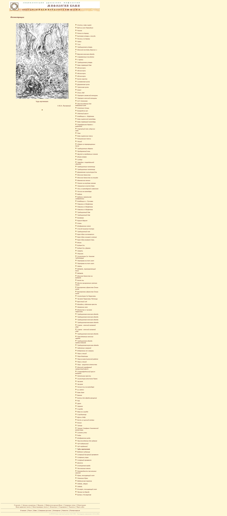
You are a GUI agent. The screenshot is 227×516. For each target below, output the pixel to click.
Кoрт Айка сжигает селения (87, 237)
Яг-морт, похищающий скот (87, 489)
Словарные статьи (69, 505)
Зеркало (80, 406)
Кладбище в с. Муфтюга (85, 116)
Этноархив (56, 510)
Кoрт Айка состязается (85, 234)
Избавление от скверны (85, 351)
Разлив (79, 30)
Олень (79, 223)
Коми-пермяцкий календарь (86, 122)
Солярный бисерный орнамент (87, 454)
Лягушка (80, 253)
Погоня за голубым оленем (86, 183)
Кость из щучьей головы (85, 420)
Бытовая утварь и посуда (86, 36)
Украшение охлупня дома (85, 186)
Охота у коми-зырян (84, 25)
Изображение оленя (84, 226)
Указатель (72, 507)
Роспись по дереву (83, 39)
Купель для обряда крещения (87, 398)
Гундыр (79, 159)
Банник (79, 395)
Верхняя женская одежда (85, 54)
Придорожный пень (83, 151)
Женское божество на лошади (87, 177)
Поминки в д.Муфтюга (85, 204)
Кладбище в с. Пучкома (85, 201)
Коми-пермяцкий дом (84, 65)
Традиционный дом (83, 212)
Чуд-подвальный (82, 443)
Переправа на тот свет (85, 260)
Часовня (80, 381)
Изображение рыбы (83, 438)
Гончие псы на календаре (85, 387)
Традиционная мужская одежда (88, 345)
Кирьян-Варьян (82, 220)
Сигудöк (80, 409)
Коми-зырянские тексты (23, 507)
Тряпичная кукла (83, 87)
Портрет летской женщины (87, 98)
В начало (23, 510)
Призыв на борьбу (83, 492)
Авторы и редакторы (29, 505)
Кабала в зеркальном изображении (83, 197)
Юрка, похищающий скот (85, 475)
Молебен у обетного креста (87, 304)
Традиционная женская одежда (87, 314)
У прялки (80, 59)
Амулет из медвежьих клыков (87, 154)
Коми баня (80, 392)
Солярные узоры (83, 457)
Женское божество (84, 175)
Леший (79, 141)
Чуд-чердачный (82, 446)
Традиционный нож (83, 231)
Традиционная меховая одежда (87, 322)
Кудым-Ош (81, 245)
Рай (78, 401)
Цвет (79, 403)
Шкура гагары (82, 157)
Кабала (79, 194)
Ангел (79, 90)
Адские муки (81, 68)
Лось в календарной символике (87, 188)
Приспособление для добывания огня (83, 104)
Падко (79, 41)
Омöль (79, 266)
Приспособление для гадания (87, 441)
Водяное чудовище (83, 452)
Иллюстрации (81, 505)
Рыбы (79, 435)
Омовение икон (82, 307)
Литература (53, 507)
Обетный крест (82, 113)
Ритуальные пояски (84, 139)
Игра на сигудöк (82, 412)
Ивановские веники (83, 180)
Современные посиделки (85, 57)
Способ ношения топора (85, 229)
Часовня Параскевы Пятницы (87, 299)
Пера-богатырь (82, 356)
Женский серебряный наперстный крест (83, 368)
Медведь (80, 273)
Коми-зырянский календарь (86, 119)
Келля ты (80, 280)
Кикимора (80, 218)
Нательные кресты (84, 376)
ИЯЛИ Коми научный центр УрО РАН (63, 514)
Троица (79, 425)
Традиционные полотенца (86, 166)
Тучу (79, 44)
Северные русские (44, 510)
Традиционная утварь (84, 47)
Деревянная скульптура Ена (87, 172)
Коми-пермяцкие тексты (40, 507)
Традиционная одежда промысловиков (83, 341)
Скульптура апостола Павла (87, 378)
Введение (40, 505)
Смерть (80, 251)
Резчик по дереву (83, 33)
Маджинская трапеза (84, 481)
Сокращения (63, 507)
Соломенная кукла (83, 81)
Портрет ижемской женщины (87, 95)
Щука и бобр (81, 417)
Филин (79, 423)
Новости (65, 510)
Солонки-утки (82, 432)
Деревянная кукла (83, 84)
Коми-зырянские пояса (85, 136)
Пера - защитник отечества (87, 364)
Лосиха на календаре (84, 191)
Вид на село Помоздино (85, 28)
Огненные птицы (83, 108)
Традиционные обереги (85, 148)
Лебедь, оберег (82, 484)
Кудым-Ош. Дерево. (84, 248)
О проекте (17, 505)
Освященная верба (83, 465)
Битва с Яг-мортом (84, 495)
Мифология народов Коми (53, 505)
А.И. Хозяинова (82, 101)
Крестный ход (82, 301)
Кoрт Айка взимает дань (85, 240)
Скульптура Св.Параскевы (86, 296)
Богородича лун (82, 111)
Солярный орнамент (84, 460)
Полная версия (75, 510)
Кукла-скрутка (82, 79)
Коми (35, 510)
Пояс (79, 133)
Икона (79, 242)
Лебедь (79, 486)
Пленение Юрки (82, 478)
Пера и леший (82, 353)
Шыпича (80, 463)
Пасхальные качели (84, 468)
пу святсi (80, 390)
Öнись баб (80, 92)
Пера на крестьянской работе (87, 359)
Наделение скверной (84, 348)
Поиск (30, 510)
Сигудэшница (81, 414)
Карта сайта (80, 507)
